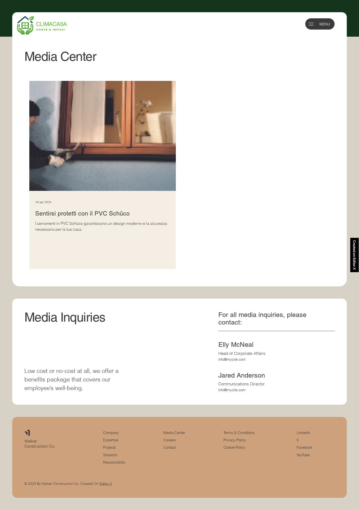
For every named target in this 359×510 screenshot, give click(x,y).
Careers (169, 440)
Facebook (304, 447)
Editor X (106, 484)
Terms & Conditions (239, 432)
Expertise (110, 440)
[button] (311, 24)
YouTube (303, 455)
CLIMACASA (51, 24)
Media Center (174, 432)
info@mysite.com (232, 359)
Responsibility (114, 462)
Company (111, 432)
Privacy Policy (234, 440)
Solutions (110, 455)
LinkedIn (303, 432)
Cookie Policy (234, 447)
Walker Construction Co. (40, 443)
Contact (169, 447)
